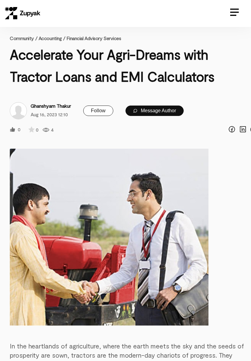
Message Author (158, 110)
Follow (98, 110)
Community (23, 38)
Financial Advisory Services (93, 38)
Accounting (50, 38)
